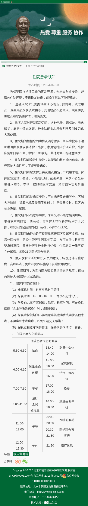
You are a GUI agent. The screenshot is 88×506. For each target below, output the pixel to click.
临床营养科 (20, 454)
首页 (27, 65)
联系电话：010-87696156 (44, 497)
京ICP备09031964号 (21, 475)
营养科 (38, 264)
